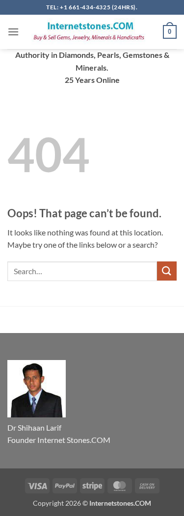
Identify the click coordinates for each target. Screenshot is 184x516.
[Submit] (167, 271)
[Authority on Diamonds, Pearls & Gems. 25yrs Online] (91, 32)
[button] (13, 32)
